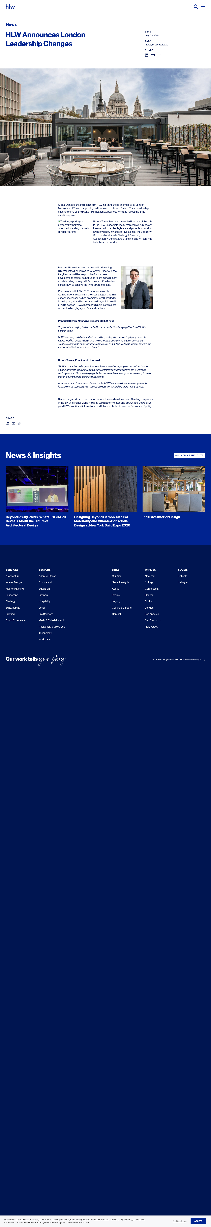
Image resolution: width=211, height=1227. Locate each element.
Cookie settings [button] (179, 1221)
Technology (45, 633)
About (115, 588)
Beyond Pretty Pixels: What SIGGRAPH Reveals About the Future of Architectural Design (36, 521)
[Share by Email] (153, 55)
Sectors (45, 569)
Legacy (116, 601)
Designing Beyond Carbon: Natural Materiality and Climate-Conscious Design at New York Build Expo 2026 (102, 521)
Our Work (117, 576)
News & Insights (120, 582)
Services (12, 569)
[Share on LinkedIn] (146, 55)
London (149, 607)
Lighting (10, 614)
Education (44, 588)
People (116, 595)
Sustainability (13, 607)
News (148, 44)
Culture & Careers (122, 607)
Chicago (149, 582)
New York (150, 576)
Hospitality (45, 601)
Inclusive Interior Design (161, 517)
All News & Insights (189, 455)
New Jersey (151, 626)
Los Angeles (152, 614)
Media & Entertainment (51, 620)
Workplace (45, 639)
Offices (150, 569)
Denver (149, 595)
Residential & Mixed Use (52, 626)
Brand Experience (16, 620)
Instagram (183, 582)
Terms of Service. (186, 659)
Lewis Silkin (145, 402)
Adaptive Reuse (47, 576)
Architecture (13, 576)
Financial (43, 595)
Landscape (12, 595)
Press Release (160, 44)
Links (115, 569)
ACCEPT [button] (198, 1221)
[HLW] (10, 6)
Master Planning (15, 588)
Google (135, 406)
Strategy (10, 601)
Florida (148, 601)
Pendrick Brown (67, 267)
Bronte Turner (101, 221)
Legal (42, 607)
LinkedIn (182, 576)
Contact (116, 614)
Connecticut (152, 588)
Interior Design (14, 582)
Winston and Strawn (122, 402)
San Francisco (152, 620)
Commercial (45, 582)
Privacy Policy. (199, 659)
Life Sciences (46, 614)
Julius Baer (105, 402)
